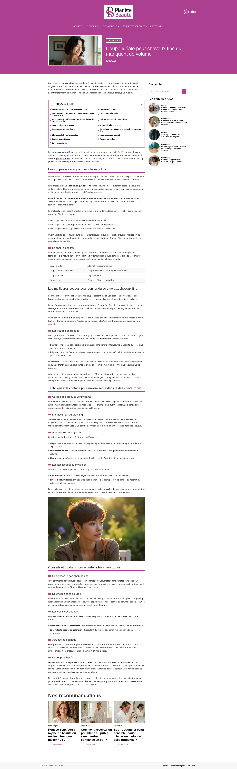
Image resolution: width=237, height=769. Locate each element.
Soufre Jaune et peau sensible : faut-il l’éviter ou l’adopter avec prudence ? (129, 734)
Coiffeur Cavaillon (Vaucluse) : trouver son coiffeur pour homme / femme (174, 109)
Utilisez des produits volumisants (114, 119)
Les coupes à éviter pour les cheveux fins (69, 109)
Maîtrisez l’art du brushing (63, 125)
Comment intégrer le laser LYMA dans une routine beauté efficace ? (174, 122)
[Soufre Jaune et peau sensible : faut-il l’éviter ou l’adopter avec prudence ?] (129, 712)
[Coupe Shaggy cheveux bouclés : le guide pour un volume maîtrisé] (154, 160)
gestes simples (63, 158)
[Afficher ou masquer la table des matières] (108, 104)
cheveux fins (68, 83)
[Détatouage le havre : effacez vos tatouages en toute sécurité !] (154, 147)
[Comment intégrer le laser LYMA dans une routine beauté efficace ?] (154, 121)
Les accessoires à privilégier (64, 129)
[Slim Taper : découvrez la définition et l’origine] (154, 134)
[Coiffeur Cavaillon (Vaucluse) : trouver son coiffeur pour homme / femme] (154, 108)
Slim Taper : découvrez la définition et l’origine (171, 136)
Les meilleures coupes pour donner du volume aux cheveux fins (73, 114)
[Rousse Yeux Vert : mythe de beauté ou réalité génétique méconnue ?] (63, 712)
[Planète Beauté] (118, 12)
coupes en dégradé (61, 152)
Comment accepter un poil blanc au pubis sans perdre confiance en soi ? (96, 734)
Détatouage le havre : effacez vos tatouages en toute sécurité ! (173, 149)
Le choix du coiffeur (108, 109)
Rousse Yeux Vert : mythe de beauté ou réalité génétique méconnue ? (62, 734)
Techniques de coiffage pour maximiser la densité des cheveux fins (73, 120)
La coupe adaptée (59, 143)
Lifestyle (164, 132)
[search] (186, 11)
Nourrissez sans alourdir (110, 135)
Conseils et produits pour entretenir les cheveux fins (120, 130)
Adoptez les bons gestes (110, 125)
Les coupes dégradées (109, 113)
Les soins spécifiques (61, 139)
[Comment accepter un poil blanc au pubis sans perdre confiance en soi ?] (96, 712)
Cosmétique (114, 40)
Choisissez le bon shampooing (65, 135)
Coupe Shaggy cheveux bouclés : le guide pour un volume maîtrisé (172, 162)
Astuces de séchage (108, 139)
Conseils (164, 105)
